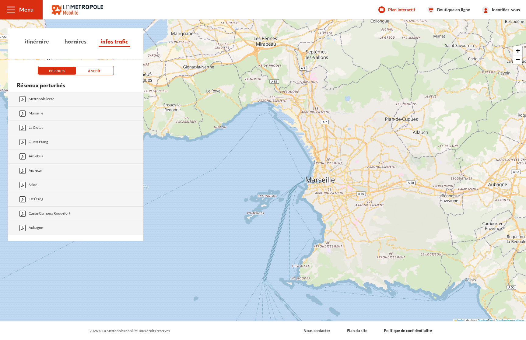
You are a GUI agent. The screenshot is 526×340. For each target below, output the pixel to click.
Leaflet (460, 320)
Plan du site (357, 330)
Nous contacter (316, 330)
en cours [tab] (57, 70)
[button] (21, 9)
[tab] (37, 43)
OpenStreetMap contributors (510, 320)
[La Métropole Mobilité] (77, 9)
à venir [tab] (94, 70)
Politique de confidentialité (408, 330)
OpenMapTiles (485, 320)
